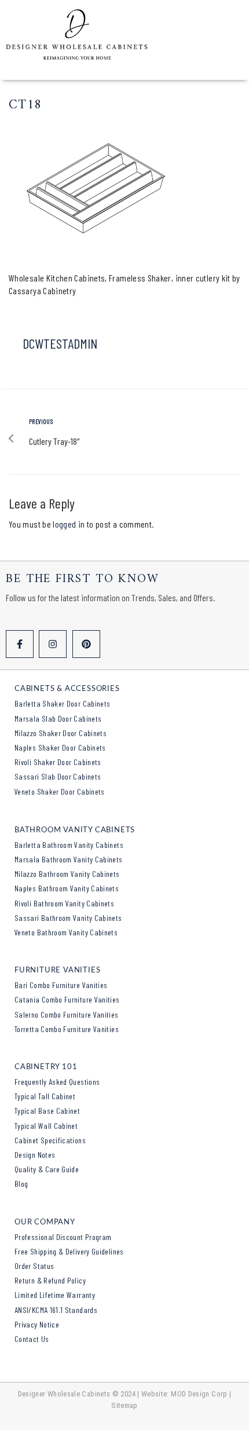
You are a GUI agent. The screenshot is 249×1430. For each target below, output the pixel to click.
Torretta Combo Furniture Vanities (66, 1029)
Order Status (34, 1266)
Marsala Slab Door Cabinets (57, 718)
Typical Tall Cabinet (44, 1096)
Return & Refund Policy (50, 1280)
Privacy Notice (36, 1324)
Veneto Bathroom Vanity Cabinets (66, 932)
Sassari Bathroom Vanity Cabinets (68, 918)
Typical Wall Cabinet (46, 1126)
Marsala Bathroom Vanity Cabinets (68, 859)
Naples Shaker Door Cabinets (60, 747)
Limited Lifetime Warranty (54, 1295)
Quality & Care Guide (46, 1169)
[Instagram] (53, 644)
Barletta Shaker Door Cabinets (62, 703)
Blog (21, 1183)
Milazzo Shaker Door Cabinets (60, 733)
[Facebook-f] (20, 644)
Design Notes (34, 1155)
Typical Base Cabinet (47, 1111)
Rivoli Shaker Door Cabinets (57, 762)
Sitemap (124, 1405)
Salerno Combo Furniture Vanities (66, 1014)
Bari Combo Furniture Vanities (60, 985)
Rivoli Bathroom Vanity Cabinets (64, 903)
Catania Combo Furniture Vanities (67, 999)
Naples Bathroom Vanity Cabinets (66, 888)
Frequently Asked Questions (57, 1082)
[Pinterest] (86, 644)
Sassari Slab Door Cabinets (57, 776)
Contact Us (31, 1339)
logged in (69, 523)
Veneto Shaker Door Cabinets (59, 791)
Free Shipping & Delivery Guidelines (69, 1251)
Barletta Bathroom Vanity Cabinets (68, 845)
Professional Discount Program (62, 1237)
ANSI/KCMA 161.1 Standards (55, 1310)
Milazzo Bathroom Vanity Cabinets (67, 874)
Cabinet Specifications (50, 1140)
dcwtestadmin (60, 343)
